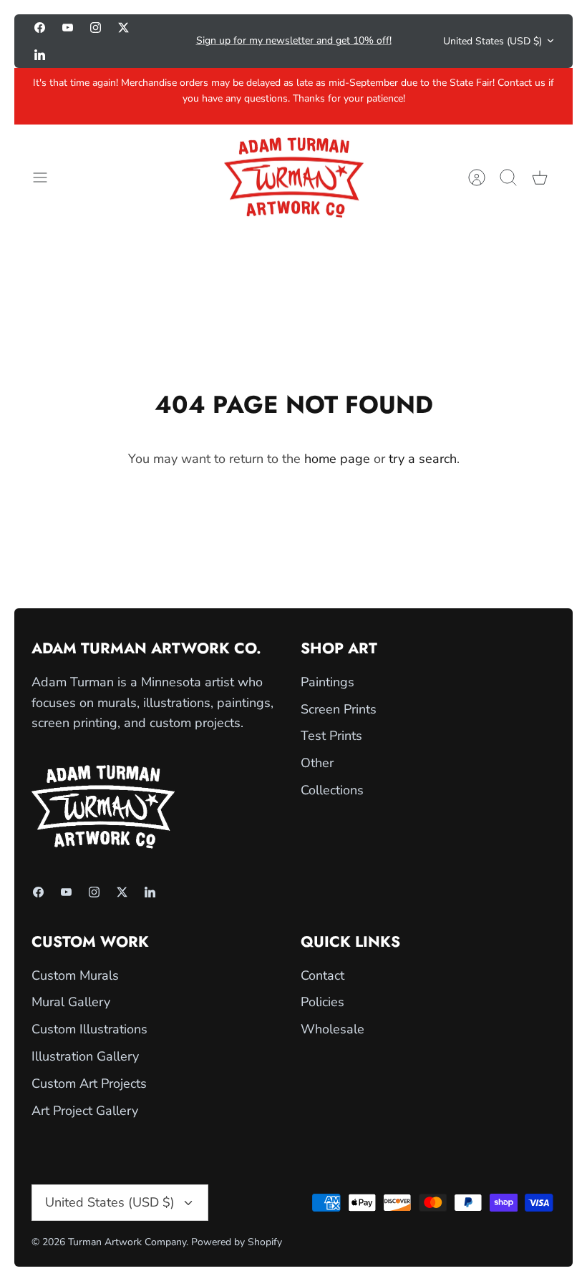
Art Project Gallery (84, 1110)
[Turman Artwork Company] (294, 177)
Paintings (327, 682)
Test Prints (331, 735)
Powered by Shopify (236, 1242)
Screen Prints (339, 709)
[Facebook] (40, 27)
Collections (332, 790)
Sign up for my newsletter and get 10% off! (294, 40)
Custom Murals (75, 975)
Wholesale (332, 1029)
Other (317, 762)
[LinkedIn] (40, 54)
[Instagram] (96, 27)
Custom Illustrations (89, 1029)
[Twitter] (123, 27)
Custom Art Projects (89, 1083)
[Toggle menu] (47, 177)
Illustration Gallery (85, 1056)
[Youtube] (68, 27)
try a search (423, 458)
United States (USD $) (492, 41)
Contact (322, 975)
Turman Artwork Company (127, 1242)
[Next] (414, 41)
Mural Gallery (70, 1001)
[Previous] (173, 41)
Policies (322, 1001)
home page (337, 458)
